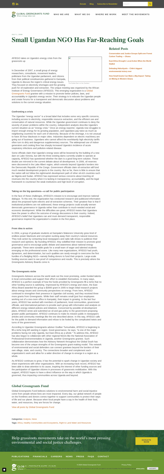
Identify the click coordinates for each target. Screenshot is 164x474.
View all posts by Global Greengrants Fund (33, 407)
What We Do (82, 14)
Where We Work (106, 14)
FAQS (91, 456)
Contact (103, 456)
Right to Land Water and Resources (75, 423)
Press (80, 456)
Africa (20, 423)
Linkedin (16, 4)
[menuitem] (13, 4)
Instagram (12, 4)
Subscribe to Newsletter (107, 4)
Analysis (27, 419)
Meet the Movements (136, 14)
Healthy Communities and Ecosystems (41, 423)
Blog (92, 4)
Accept (152, 468)
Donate (83, 4)
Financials (40, 456)
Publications (20, 456)
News (34, 419)
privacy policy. (140, 468)
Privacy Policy (126, 465)
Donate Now (146, 441)
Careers (56, 456)
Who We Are (61, 14)
